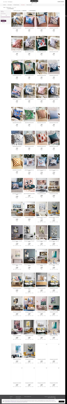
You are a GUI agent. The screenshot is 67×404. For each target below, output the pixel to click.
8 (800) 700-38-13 (61, 1)
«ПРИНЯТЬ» (61, 401)
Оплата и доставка (18, 396)
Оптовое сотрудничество (27, 396)
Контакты (11, 396)
